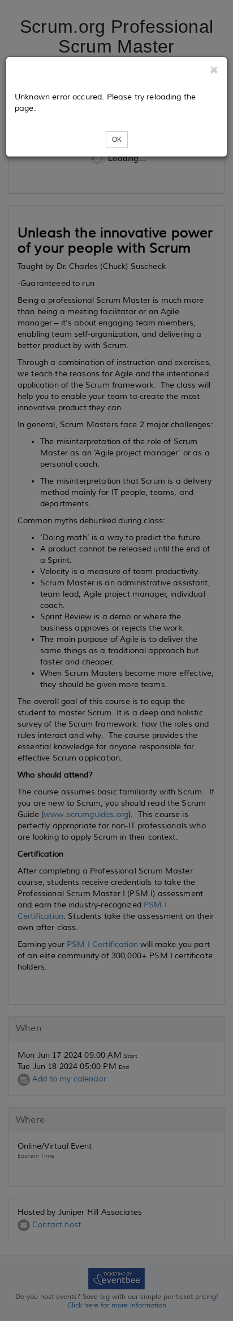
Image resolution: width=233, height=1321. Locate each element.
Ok (117, 140)
